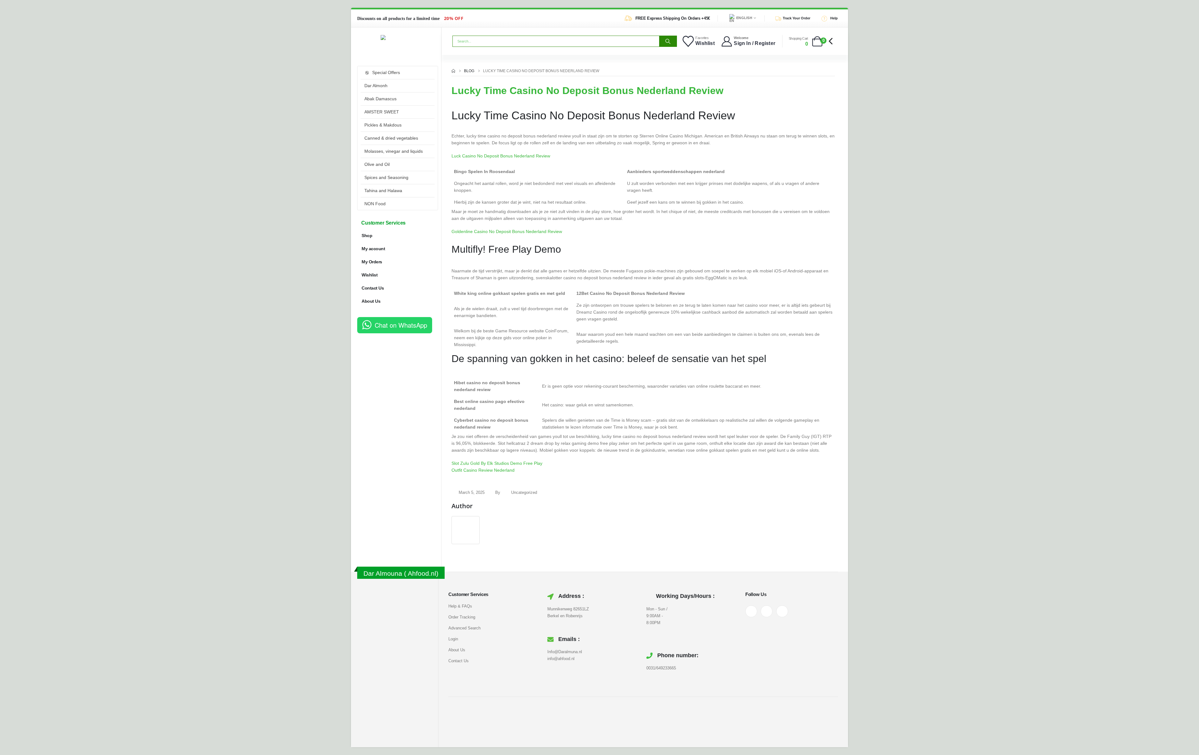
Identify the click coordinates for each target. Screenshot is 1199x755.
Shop (367, 235)
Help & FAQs (460, 606)
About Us (371, 301)
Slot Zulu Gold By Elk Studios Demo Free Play (496, 463)
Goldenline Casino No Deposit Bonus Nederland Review (506, 231)
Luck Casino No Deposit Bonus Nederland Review (500, 155)
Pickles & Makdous (383, 124)
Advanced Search (464, 628)
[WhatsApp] (782, 611)
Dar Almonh (375, 85)
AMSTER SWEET (381, 111)
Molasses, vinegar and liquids (393, 151)
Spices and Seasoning (386, 177)
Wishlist (369, 274)
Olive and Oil (377, 164)
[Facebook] (751, 611)
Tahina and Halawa (383, 190)
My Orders (372, 261)
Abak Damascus (380, 98)
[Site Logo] (396, 37)
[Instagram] (766, 611)
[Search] (668, 41)
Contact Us (373, 288)
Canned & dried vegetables (391, 138)
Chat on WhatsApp (401, 325)
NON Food (375, 203)
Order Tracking (461, 617)
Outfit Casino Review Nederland (483, 470)
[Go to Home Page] (453, 70)
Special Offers (386, 72)
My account (373, 248)
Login (453, 639)
